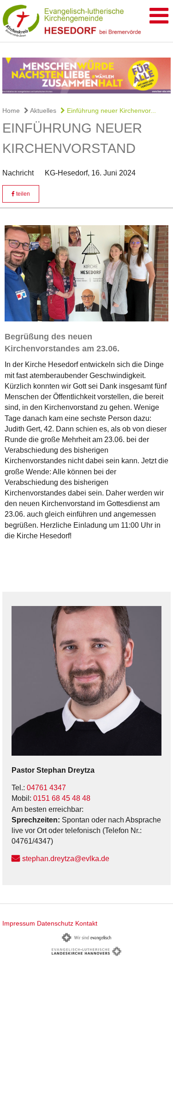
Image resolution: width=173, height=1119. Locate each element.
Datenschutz (55, 923)
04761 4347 (46, 788)
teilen (22, 194)
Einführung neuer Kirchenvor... (110, 110)
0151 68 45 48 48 (61, 798)
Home (11, 110)
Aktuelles (42, 110)
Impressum (18, 923)
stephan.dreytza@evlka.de (65, 859)
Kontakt (86, 923)
